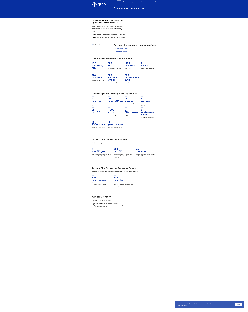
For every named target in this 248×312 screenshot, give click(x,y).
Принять (239, 304)
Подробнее (184, 305)
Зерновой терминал (120, 50)
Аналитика (126, 2)
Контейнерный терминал (121, 48)
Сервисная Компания (121, 51)
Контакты (143, 2)
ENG (152, 2)
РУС (150, 2)
